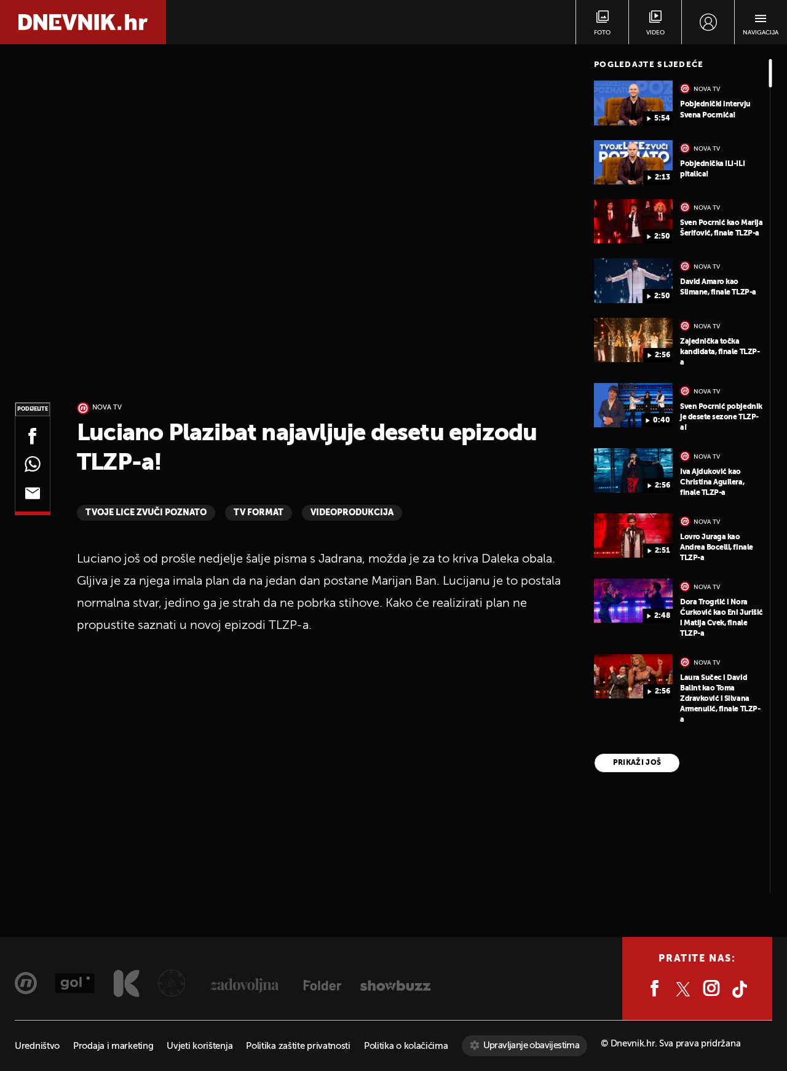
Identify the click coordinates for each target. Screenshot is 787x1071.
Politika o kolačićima (406, 1046)
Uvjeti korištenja (199, 1046)
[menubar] (708, 22)
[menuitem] (708, 22)
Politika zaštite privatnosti (298, 1046)
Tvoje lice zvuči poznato (146, 512)
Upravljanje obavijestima (531, 1045)
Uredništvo (37, 1046)
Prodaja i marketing (113, 1046)
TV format (258, 512)
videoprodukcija (352, 512)
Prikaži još (637, 763)
